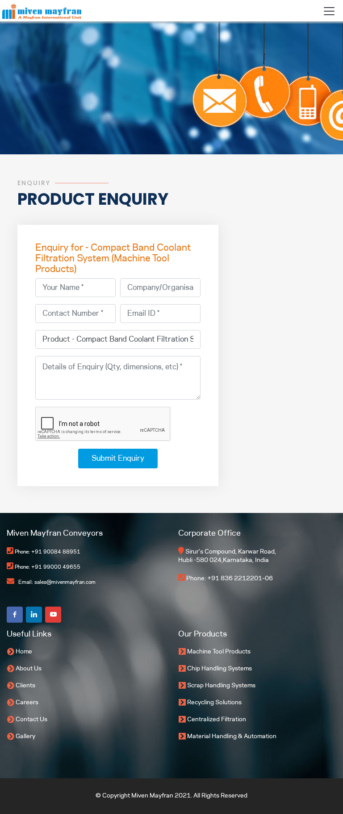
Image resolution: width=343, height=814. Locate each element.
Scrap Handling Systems (221, 686)
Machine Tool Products (219, 652)
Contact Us (31, 720)
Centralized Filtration (216, 720)
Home (24, 652)
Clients (25, 686)
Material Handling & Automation (231, 737)
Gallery (25, 737)
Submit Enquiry (118, 458)
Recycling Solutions (214, 703)
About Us (29, 669)
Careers (27, 703)
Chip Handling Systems (219, 669)
